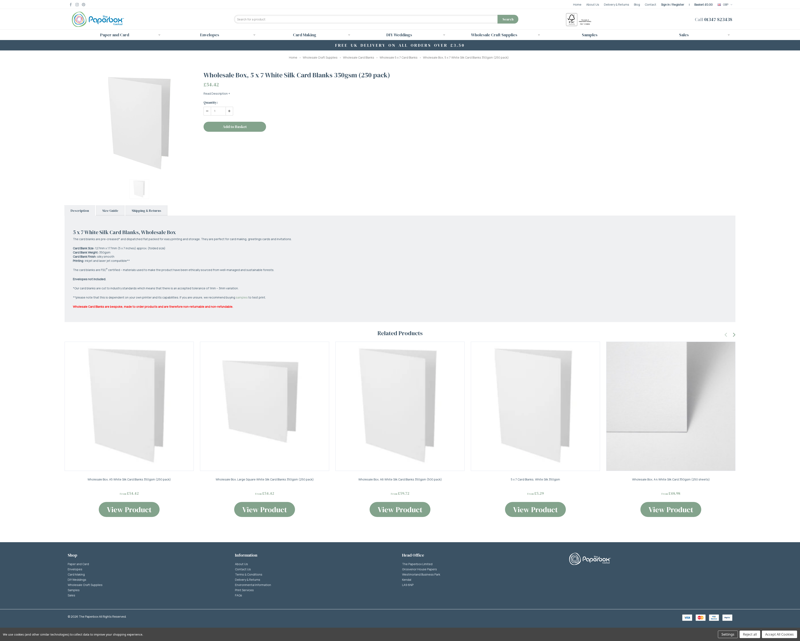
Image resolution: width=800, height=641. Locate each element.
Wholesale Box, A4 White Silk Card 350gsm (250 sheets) (671, 479)
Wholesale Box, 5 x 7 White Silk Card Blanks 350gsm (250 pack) (466, 57)
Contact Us (243, 569)
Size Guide (110, 210)
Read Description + (217, 93)
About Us (241, 564)
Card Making (76, 574)
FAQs (238, 595)
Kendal (406, 580)
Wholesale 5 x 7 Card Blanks (399, 57)
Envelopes (75, 569)
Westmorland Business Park (421, 574)
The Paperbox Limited (417, 564)
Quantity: (211, 102)
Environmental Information (253, 585)
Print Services (244, 590)
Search (508, 19)
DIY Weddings (77, 580)
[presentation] (726, 334)
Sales (71, 595)
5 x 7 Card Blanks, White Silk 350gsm (535, 479)
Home (293, 57)
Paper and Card (78, 564)
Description (80, 210)
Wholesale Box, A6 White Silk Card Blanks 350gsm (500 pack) (400, 479)
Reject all (750, 634)
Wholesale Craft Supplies (320, 57)
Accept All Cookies (779, 634)
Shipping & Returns (146, 210)
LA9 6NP (408, 585)
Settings (727, 634)
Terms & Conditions (248, 574)
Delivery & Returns (247, 580)
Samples (590, 35)
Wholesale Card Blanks (358, 57)
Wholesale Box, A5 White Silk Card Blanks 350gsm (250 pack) (129, 479)
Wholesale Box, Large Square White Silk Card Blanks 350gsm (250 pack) (265, 479)
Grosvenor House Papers (419, 569)
